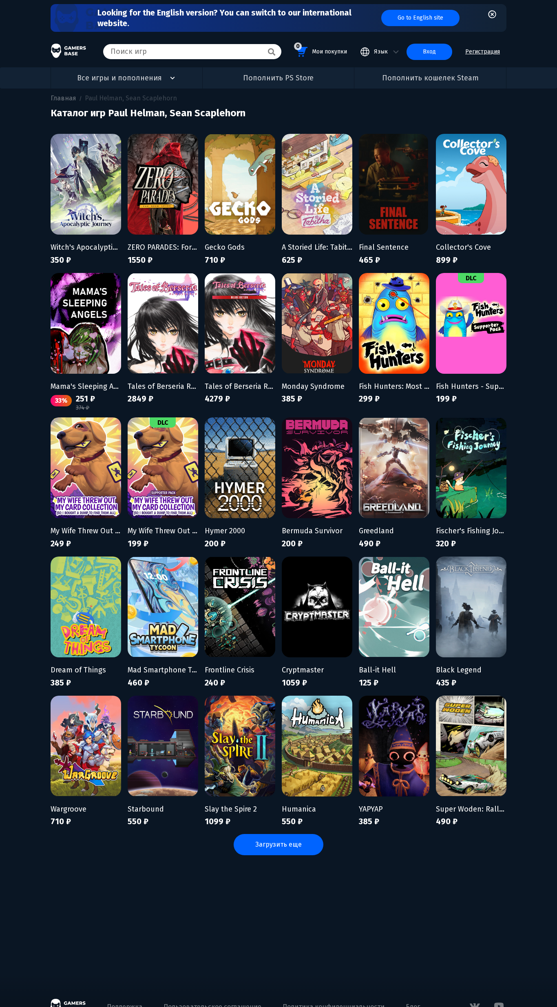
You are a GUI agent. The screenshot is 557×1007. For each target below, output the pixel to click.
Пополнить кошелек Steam (430, 77)
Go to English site (420, 17)
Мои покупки (321, 49)
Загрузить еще (278, 844)
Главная (63, 98)
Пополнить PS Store (278, 77)
